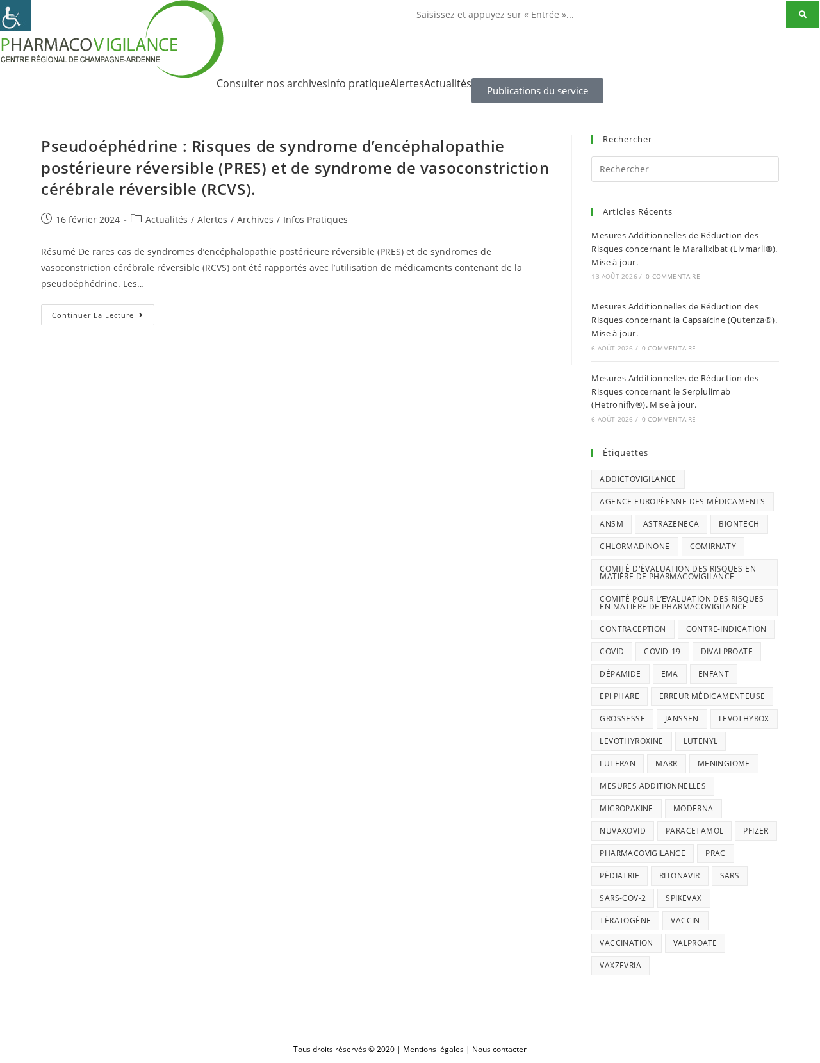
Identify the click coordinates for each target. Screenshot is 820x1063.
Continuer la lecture (103, 312)
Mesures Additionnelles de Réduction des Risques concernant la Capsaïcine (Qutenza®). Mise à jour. (684, 320)
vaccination (626, 942)
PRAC (715, 853)
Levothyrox (744, 718)
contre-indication (726, 628)
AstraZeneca (671, 523)
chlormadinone (634, 546)
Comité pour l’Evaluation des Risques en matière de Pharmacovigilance (682, 602)
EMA (669, 673)
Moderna (693, 808)
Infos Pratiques (315, 219)
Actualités (448, 83)
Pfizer (755, 830)
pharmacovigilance (642, 853)
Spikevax (683, 898)
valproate (695, 942)
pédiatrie (619, 875)
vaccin (685, 920)
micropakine (626, 808)
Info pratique (358, 83)
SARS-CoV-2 (623, 898)
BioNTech (739, 523)
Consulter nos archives (272, 83)
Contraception (633, 628)
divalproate (727, 651)
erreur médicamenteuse (712, 696)
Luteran (618, 763)
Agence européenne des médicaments (682, 501)
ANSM (611, 523)
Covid (612, 651)
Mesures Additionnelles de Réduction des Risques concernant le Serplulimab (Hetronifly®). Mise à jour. (674, 391)
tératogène (625, 920)
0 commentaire (673, 276)
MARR (666, 763)
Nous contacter (499, 1049)
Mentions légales (433, 1049)
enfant (713, 673)
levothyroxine (631, 741)
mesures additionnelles (653, 785)
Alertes (407, 83)
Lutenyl (701, 741)
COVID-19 (662, 651)
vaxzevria (620, 965)
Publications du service (537, 90)
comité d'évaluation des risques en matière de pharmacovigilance (678, 572)
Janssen (682, 718)
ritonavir (679, 875)
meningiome (724, 763)
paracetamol (694, 830)
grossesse (622, 718)
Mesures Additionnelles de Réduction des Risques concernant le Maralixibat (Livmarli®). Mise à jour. (684, 248)
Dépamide (620, 673)
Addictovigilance (638, 479)
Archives (255, 219)
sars (730, 875)
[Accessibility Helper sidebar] (15, 15)
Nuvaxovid (623, 830)
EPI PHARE (619, 696)
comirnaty (713, 546)
